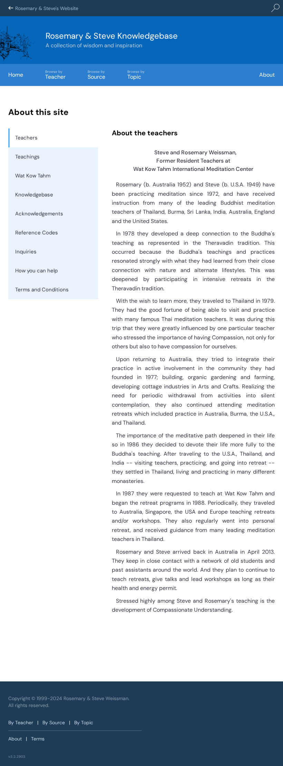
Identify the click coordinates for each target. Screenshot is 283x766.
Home (15, 74)
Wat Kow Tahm (32, 175)
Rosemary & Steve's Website (46, 8)
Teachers (26, 137)
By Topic (83, 722)
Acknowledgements (39, 213)
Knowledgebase (34, 194)
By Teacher (20, 722)
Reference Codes (36, 232)
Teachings (27, 156)
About (267, 74)
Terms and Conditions (42, 289)
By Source (53, 722)
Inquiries (26, 251)
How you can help (36, 270)
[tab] (53, 137)
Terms (38, 739)
